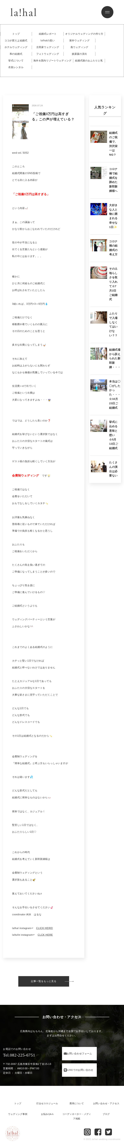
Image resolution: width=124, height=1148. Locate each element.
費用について (77, 1103)
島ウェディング (79, 47)
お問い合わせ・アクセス (106, 1103)
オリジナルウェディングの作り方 (84, 34)
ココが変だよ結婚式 (16, 40)
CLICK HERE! (44, 928)
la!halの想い (48, 40)
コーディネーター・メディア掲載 (76, 1116)
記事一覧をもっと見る (43, 981)
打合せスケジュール (47, 1103)
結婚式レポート (48, 34)
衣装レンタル (16, 67)
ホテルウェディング (16, 47)
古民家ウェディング (47, 47)
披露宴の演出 (79, 54)
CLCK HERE (45, 935)
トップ (16, 34)
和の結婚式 (16, 54)
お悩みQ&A (47, 1114)
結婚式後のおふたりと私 (89, 60)
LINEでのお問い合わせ (80, 1070)
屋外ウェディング (79, 40)
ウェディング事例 (17, 1114)
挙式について (16, 60)
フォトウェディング (47, 54)
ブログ (106, 1114)
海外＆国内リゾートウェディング (52, 60)
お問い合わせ (79, 1053)
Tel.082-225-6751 (19, 1055)
